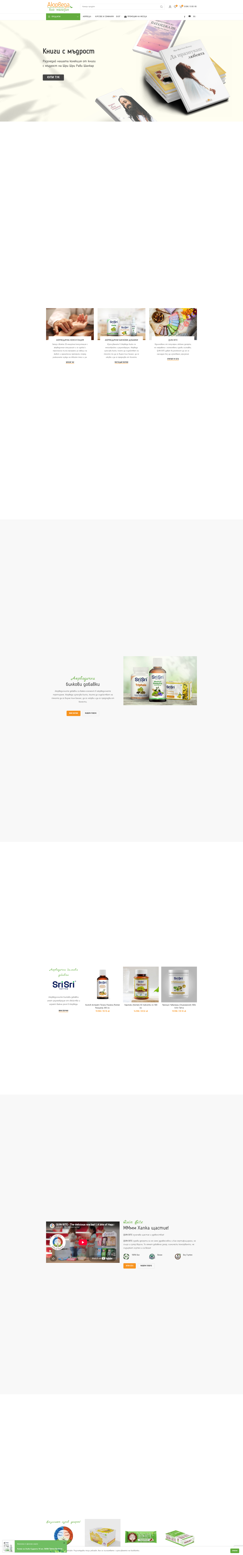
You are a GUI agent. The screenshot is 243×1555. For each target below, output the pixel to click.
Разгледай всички (121, 362)
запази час (70, 362)
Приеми (234, 1551)
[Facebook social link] (184, 16)
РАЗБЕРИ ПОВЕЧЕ (146, 1266)
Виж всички (73, 713)
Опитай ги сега (173, 359)
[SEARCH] (161, 7)
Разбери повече (90, 713)
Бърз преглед (118, 971)
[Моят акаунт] (170, 6)
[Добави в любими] (118, 976)
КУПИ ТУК (53, 76)
